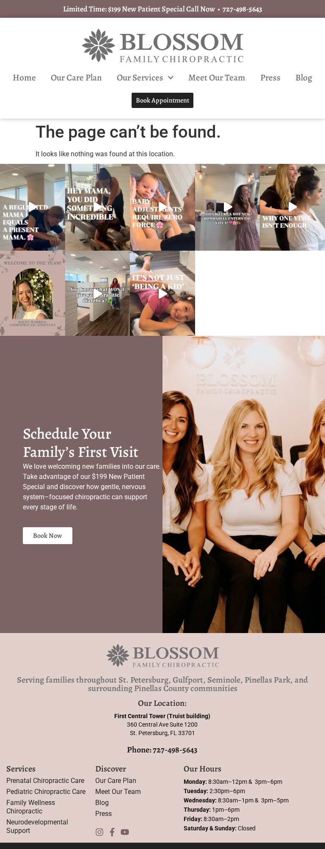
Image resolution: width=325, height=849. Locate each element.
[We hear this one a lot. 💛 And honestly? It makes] (292, 207)
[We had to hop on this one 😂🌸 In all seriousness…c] (97, 294)
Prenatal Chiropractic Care (45, 781)
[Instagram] (99, 832)
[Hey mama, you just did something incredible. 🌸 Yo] (97, 207)
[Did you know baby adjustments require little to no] (162, 207)
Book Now (47, 535)
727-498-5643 (242, 9)
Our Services (140, 77)
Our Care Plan (76, 77)
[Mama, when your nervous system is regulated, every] (32, 207)
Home (24, 77)
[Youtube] (125, 832)
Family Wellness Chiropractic (30, 807)
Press (270, 77)
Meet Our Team (216, 77)
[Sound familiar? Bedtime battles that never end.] (162, 294)
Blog (303, 77)
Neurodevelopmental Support (37, 826)
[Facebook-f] (112, 832)
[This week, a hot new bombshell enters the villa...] (227, 207)
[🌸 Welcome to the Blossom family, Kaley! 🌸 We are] (32, 294)
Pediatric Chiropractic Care (45, 792)
